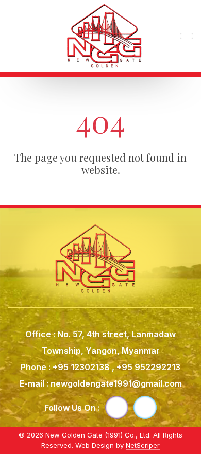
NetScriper (143, 445)
